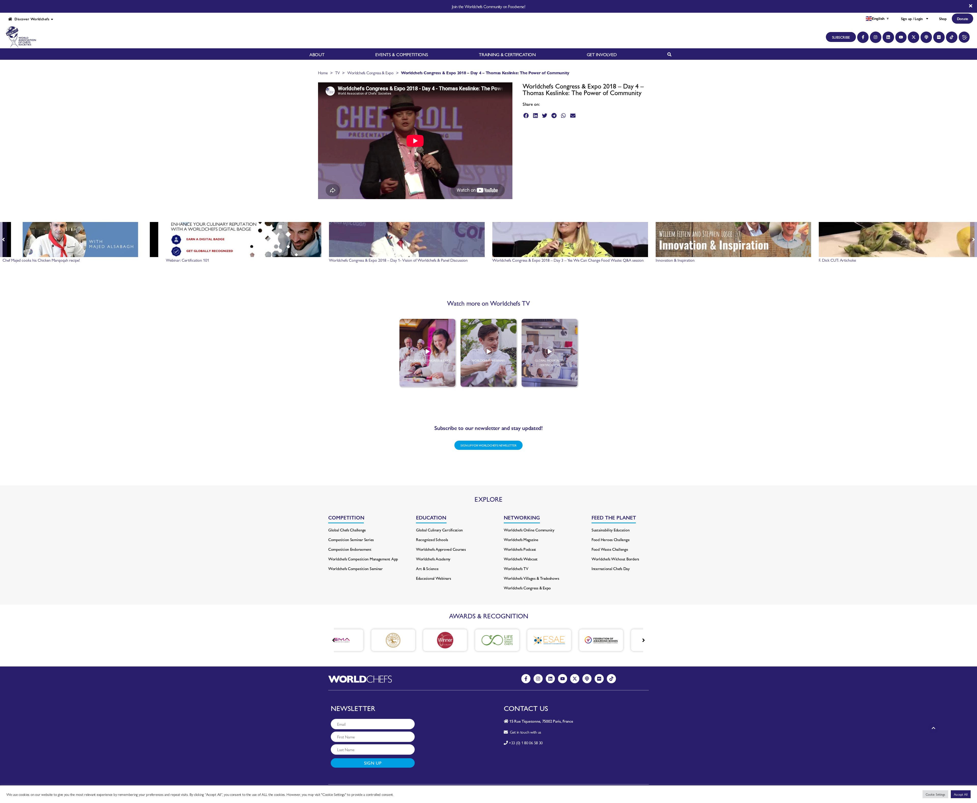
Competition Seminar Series (351, 539)
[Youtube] (901, 37)
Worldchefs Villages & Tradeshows (531, 578)
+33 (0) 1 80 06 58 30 (526, 743)
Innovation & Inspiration (675, 260)
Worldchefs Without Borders (615, 559)
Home (323, 73)
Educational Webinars (433, 578)
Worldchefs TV (516, 568)
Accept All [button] (961, 794)
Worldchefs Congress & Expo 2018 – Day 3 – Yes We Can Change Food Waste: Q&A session (568, 260)
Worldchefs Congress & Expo (370, 73)
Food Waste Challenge (610, 549)
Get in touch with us (524, 732)
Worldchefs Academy (433, 559)
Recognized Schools (432, 539)
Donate (962, 18)
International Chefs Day (611, 568)
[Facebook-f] (863, 37)
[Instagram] (875, 37)
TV (337, 73)
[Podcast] (926, 37)
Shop (943, 18)
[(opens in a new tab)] (359, 640)
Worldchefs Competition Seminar (355, 568)
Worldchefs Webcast (521, 559)
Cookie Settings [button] (935, 794)
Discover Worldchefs (30, 18)
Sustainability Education (611, 530)
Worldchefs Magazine (521, 539)
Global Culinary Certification (439, 530)
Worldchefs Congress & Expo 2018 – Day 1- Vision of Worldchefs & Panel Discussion (398, 260)
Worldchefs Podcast (520, 549)
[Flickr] (939, 37)
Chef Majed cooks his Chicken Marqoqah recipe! (41, 260)
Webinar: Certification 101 (187, 260)
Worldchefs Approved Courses (441, 549)
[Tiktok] (951, 37)
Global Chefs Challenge (347, 530)
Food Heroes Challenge (610, 539)
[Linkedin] (888, 37)
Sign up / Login (912, 18)
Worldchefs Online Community (529, 530)
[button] (526, 115)
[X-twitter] (913, 37)
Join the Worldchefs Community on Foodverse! (488, 6)
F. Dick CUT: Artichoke (837, 260)
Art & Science (427, 568)
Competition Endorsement (349, 549)
